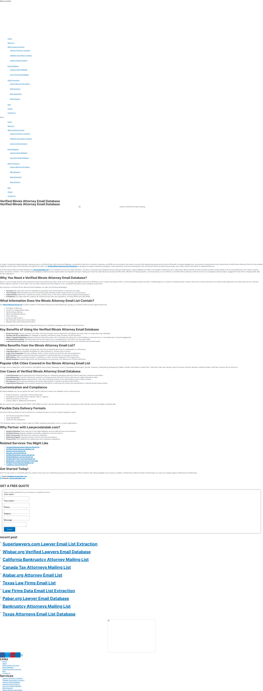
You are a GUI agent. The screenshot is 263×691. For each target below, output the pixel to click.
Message (8, 520)
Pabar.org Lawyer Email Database (36, 598)
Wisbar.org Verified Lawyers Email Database (47, 551)
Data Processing (14, 80)
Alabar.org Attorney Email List (32, 575)
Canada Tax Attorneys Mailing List (37, 567)
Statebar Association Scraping (21, 56)
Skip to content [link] (5, 1)
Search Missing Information (20, 84)
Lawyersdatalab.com (17, 478)
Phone (7, 507)
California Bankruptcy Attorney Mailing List (46, 559)
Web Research (15, 89)
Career (10, 109)
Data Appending (16, 94)
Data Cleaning (15, 99)
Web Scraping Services (16, 47)
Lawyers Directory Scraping (20, 50)
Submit (9, 529)
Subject (7, 514)
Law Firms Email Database (19, 75)
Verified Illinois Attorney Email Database (62, 266)
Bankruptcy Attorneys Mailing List (37, 606)
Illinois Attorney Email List (12, 305)
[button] (131, 117)
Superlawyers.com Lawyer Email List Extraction (50, 543)
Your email (9, 501)
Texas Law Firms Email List (29, 582)
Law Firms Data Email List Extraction (39, 590)
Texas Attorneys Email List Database (39, 614)
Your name (9, 494)
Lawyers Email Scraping (18, 61)
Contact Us (12, 113)
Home (10, 39)
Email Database (13, 66)
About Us (11, 43)
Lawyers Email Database (19, 70)
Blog (9, 105)
